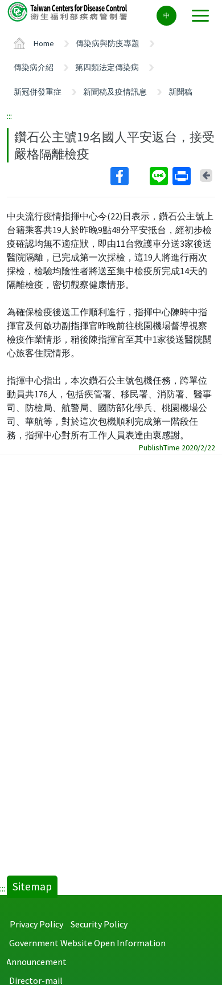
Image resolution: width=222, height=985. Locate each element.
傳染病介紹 (34, 67)
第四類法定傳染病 (107, 67)
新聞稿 (180, 92)
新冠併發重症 (37, 92)
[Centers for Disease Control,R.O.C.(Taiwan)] (68, 11)
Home (44, 43)
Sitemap (32, 886)
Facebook (129, 176)
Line (160, 176)
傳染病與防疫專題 (107, 43)
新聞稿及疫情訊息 (115, 92)
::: (9, 115)
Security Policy (99, 924)
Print (182, 176)
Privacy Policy (36, 924)
